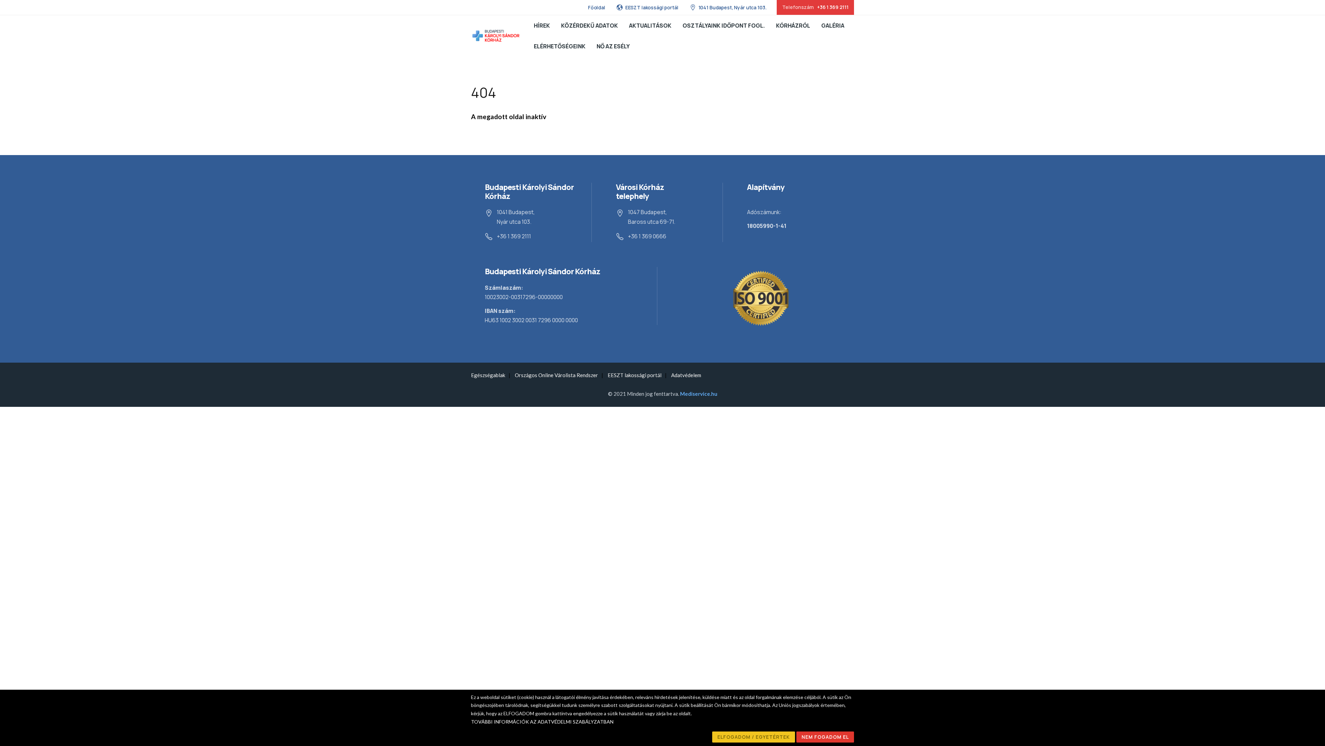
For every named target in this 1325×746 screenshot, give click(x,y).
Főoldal (596, 7)
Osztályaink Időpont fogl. (724, 25)
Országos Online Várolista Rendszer (556, 375)
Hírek (542, 25)
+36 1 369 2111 (514, 236)
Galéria (832, 25)
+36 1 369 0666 (647, 236)
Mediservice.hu (698, 394)
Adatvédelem (686, 375)
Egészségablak (488, 375)
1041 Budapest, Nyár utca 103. (732, 7)
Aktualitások (650, 25)
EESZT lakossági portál (651, 7)
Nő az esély (613, 46)
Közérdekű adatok (589, 25)
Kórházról (793, 25)
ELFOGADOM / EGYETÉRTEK (753, 737)
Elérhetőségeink (560, 46)
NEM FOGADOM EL (825, 737)
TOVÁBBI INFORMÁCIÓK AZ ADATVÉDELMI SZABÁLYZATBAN (542, 722)
